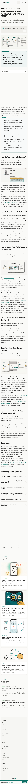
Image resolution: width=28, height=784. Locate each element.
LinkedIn (10, 547)
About (3, 766)
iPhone (3, 722)
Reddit (3, 547)
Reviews (3, 742)
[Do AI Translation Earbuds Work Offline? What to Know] (14, 654)
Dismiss (24, 782)
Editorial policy (5, 768)
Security (3, 740)
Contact (3, 772)
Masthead (4, 770)
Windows (4, 729)
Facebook (18, 545)
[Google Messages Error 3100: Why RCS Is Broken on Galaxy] (14, 569)
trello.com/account (9, 278)
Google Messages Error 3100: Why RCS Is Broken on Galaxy (13, 581)
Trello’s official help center (9, 202)
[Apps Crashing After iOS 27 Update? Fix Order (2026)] (14, 626)
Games (3, 737)
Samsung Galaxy (5, 757)
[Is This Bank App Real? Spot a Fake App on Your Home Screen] (14, 598)
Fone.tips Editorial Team (10, 28)
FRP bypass (4, 759)
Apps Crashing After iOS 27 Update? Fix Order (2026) (13, 637)
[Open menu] (25, 2)
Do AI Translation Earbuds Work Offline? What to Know (13, 666)
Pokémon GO (4, 755)
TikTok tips (4, 750)
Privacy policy (10, 782)
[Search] (18, 2)
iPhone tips (4, 748)
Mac (3, 727)
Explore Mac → (4, 682)
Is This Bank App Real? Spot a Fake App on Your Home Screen (13, 609)
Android (3, 724)
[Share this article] (24, 31)
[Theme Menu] (22, 2)
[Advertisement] (14, 89)
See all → (3, 559)
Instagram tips (5, 753)
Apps (2, 8)
